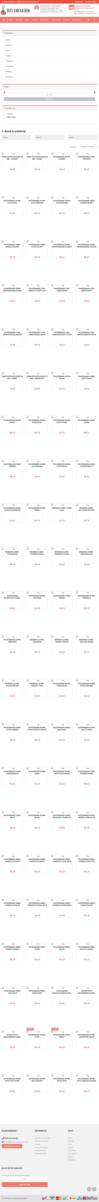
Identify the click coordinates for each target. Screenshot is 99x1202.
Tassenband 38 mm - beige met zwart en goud (62, 817)
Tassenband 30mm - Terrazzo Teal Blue (62, 860)
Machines (66, 20)
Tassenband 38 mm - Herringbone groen (86, 245)
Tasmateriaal (56, 20)
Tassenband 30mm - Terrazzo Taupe (12, 860)
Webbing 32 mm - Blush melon (12, 684)
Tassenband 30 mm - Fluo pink (12, 201)
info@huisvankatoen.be (16, 1141)
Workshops (76, 20)
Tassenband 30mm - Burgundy (37, 992)
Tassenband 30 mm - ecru (37, 1035)
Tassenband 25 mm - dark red (12, 640)
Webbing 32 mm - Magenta (37, 640)
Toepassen (49, 99)
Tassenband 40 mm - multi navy (62, 1079)
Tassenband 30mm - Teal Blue (12, 992)
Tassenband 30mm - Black (62, 948)
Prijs (6, 87)
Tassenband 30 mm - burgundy (37, 421)
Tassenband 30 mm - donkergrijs (87, 465)
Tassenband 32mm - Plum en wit (37, 245)
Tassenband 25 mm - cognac (62, 158)
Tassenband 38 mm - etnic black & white (37, 728)
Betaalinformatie (40, 1150)
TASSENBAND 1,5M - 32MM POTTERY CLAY (37, 289)
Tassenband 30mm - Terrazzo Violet (37, 860)
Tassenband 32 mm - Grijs (12, 816)
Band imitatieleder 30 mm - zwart (12, 377)
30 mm (38, 137)
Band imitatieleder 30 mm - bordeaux (37, 377)
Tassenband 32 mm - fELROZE (87, 158)
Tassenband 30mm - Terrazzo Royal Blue (37, 904)
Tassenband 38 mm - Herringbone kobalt (62, 245)
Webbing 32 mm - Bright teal (37, 684)
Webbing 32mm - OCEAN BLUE (12, 553)
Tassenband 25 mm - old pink (37, 597)
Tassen (10, 114)
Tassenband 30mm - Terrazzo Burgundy (62, 904)
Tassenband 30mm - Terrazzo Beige (12, 904)
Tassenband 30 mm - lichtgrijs (62, 465)
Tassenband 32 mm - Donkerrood (12, 772)
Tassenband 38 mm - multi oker (87, 728)
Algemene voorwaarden (42, 1138)
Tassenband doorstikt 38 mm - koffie (12, 598)
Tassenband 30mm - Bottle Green (87, 948)
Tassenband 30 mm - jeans (87, 421)
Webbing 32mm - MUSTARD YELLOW (86, 509)
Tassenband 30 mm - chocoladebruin (12, 509)
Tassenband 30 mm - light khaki (87, 377)
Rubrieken (9, 33)
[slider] (4, 92)
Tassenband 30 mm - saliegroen (37, 465)
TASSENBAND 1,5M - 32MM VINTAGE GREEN (12, 333)
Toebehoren (44, 20)
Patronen (19, 20)
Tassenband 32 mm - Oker (37, 772)
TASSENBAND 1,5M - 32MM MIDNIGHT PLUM (62, 333)
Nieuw (27, 20)
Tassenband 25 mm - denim (62, 597)
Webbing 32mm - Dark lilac (62, 509)
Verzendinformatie (41, 1154)
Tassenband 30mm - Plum (37, 948)
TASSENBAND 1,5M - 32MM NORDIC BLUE (37, 333)
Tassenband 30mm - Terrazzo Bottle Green (87, 861)
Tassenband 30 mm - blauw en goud (87, 1035)
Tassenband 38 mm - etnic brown (87, 684)
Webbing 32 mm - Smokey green (61, 640)
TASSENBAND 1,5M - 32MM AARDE (61, 289)
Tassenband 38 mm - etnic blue (62, 684)
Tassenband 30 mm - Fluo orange (37, 201)
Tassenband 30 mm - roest (12, 421)
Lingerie (34, 20)
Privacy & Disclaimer (41, 1147)
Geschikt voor (10, 108)
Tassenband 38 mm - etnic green (12, 728)
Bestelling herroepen (12, 1146)
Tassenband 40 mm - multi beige (37, 1079)
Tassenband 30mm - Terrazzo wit (87, 904)
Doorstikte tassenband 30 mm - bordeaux (12, 1036)
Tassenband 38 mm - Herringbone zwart (12, 289)
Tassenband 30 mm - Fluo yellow (62, 201)
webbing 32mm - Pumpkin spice (37, 553)
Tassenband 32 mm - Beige (37, 816)
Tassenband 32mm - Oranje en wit (12, 245)
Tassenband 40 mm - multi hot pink (12, 1079)
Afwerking (11, 117)
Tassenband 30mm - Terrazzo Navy (12, 948)
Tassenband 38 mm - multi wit (62, 728)
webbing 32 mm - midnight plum (61, 553)
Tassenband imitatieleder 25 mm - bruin (62, 993)
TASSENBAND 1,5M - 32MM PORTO (86, 289)
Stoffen (10, 20)
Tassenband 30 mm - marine (12, 465)
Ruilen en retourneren (42, 1141)
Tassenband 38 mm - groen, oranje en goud (87, 817)
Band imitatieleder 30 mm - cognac (12, 158)
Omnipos (24, 1198)
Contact (37, 1144)
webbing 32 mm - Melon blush (86, 553)
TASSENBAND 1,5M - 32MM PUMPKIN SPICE (86, 333)
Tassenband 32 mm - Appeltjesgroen (62, 772)
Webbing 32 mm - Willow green (86, 640)
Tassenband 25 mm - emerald (87, 597)
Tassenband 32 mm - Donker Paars (87, 772)
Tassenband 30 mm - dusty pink (62, 421)
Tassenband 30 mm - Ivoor (62, 377)
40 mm (71, 137)
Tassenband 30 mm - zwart (37, 509)
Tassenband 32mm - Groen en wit (87, 201)
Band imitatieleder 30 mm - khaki (37, 158)
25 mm (5, 137)
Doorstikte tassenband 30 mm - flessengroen (87, 993)
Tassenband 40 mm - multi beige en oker (86, 1079)
